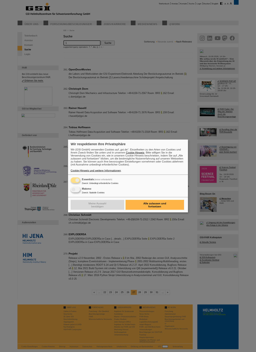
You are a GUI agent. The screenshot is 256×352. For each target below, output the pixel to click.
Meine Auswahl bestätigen (97, 205)
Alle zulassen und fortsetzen (154, 205)
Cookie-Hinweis (135, 152)
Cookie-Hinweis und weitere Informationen (96, 170)
